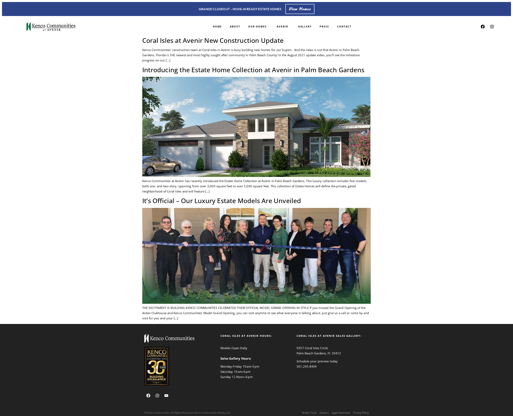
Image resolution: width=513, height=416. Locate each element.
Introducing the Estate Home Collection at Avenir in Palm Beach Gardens (253, 69)
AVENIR (282, 26)
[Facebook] (483, 27)
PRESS (324, 26)
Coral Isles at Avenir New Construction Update (213, 40)
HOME (217, 26)
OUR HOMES (257, 26)
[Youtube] (166, 396)
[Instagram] (492, 27)
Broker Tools (309, 412)
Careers (324, 412)
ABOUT (235, 26)
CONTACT (344, 26)
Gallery (305, 26)
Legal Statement (341, 412)
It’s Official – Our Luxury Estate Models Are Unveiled (221, 200)
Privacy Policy (361, 412)
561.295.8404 (307, 366)
